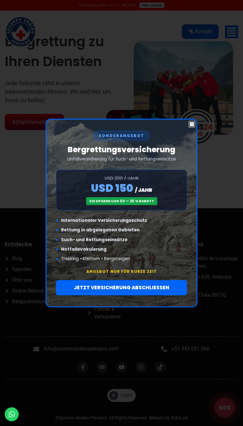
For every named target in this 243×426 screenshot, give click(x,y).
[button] (192, 124)
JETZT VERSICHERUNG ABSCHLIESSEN (121, 287)
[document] (121, 213)
